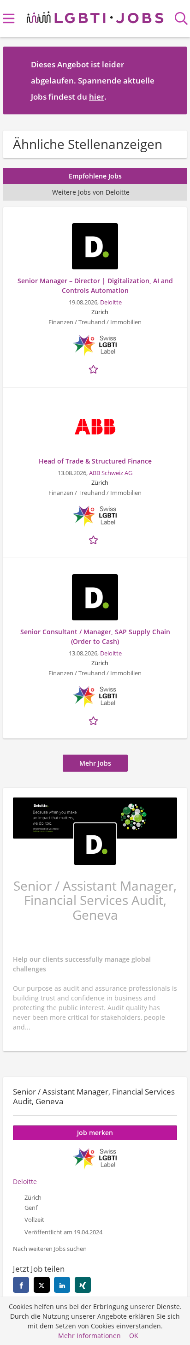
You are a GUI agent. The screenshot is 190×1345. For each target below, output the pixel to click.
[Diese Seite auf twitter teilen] (42, 1285)
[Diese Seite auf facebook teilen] (21, 1285)
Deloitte (111, 302)
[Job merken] (95, 368)
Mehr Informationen (89, 1335)
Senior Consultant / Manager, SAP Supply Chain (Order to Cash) (95, 636)
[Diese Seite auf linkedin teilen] (62, 1285)
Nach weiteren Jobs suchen (50, 1249)
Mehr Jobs (95, 763)
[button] (172, 80)
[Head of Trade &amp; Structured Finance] (95, 427)
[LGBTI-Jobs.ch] (95, 15)
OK (133, 1335)
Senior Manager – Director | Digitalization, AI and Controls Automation (95, 285)
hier (96, 96)
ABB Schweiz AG (110, 473)
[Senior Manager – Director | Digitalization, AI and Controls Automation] (95, 246)
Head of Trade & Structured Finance (95, 461)
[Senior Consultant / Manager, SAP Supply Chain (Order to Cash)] (95, 597)
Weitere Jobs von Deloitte (91, 192)
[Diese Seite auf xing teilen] (83, 1285)
